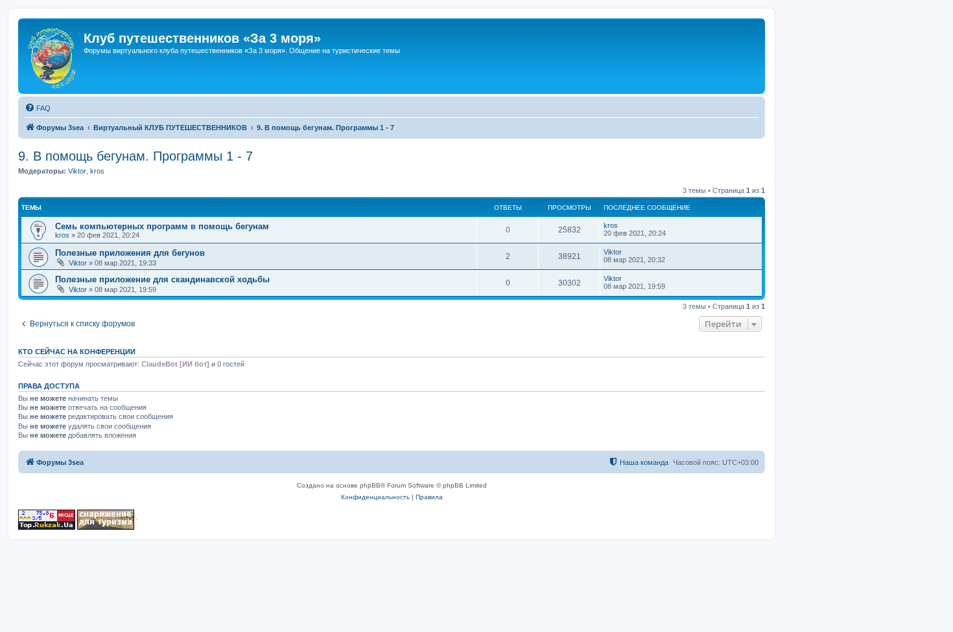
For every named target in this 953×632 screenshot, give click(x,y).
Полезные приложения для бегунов (130, 253)
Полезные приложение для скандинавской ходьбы (162, 279)
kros (97, 171)
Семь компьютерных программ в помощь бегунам (162, 226)
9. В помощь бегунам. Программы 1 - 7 (135, 156)
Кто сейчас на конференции (76, 352)
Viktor (77, 171)
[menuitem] (38, 108)
